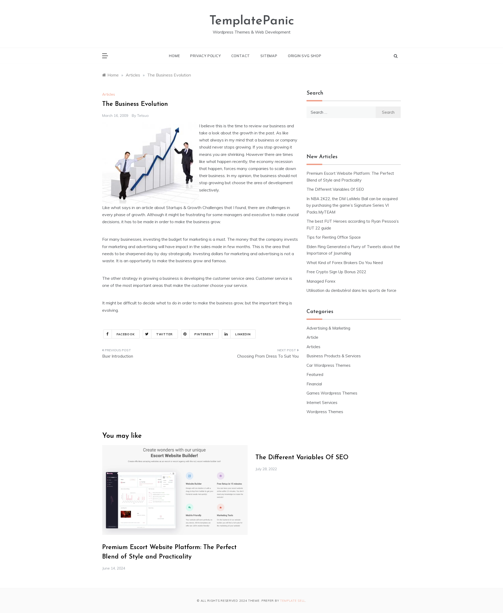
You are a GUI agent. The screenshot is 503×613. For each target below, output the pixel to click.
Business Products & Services (334, 355)
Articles (108, 94)
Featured (315, 374)
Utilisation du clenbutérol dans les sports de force (351, 290)
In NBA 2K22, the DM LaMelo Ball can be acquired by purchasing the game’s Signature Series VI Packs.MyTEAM (352, 205)
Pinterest (204, 334)
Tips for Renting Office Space (334, 237)
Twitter (164, 334)
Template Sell (292, 601)
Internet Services (322, 402)
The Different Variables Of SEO (335, 189)
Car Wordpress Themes (329, 365)
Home (174, 56)
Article (312, 337)
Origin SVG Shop (304, 56)
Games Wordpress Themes (332, 393)
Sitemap (268, 56)
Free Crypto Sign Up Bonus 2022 (336, 271)
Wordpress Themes (325, 411)
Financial (314, 383)
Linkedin (243, 334)
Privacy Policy (205, 56)
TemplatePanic (251, 21)
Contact (240, 56)
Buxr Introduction (117, 356)
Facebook (126, 334)
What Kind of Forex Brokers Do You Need (345, 262)
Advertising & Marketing (328, 328)
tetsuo (143, 115)
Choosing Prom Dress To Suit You (268, 356)
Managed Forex (321, 281)
